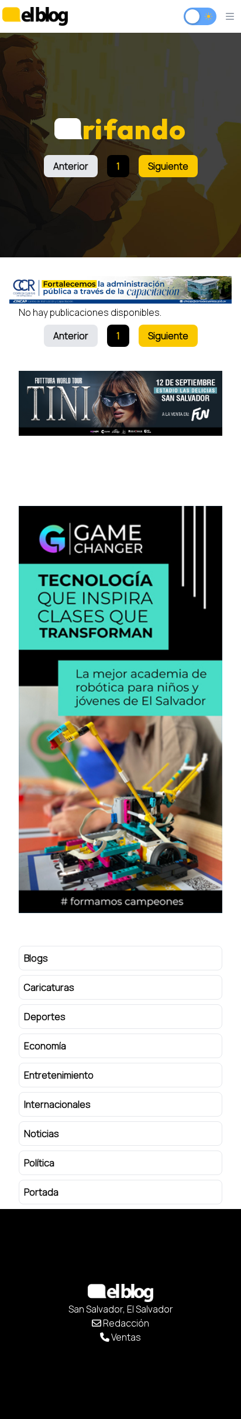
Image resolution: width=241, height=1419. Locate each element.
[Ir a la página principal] (35, 16)
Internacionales (57, 1104)
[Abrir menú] (230, 16)
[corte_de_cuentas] (120, 290)
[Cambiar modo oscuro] (200, 16)
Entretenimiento (59, 1075)
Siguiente (168, 166)
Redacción (125, 1323)
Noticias (41, 1133)
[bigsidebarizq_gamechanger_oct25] (120, 709)
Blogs (36, 958)
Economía (45, 1045)
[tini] (120, 403)
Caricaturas (49, 987)
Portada (41, 1192)
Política (39, 1162)
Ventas (125, 1337)
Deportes (45, 1016)
